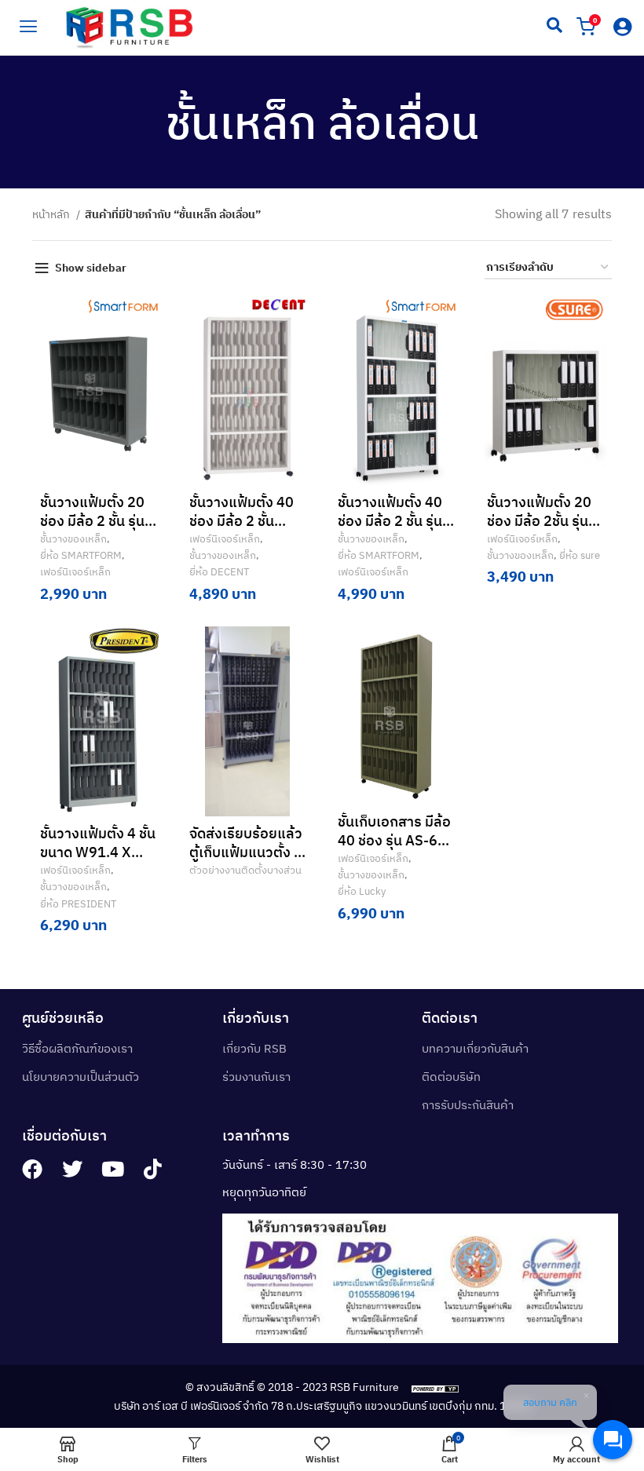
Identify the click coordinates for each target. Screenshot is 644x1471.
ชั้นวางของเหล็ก (73, 538)
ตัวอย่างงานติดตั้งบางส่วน (245, 870)
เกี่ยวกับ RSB (254, 1048)
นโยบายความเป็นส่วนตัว (80, 1076)
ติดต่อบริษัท (451, 1076)
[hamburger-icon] (27, 25)
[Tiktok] (152, 1169)
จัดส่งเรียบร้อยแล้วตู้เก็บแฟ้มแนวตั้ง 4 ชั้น (245, 852)
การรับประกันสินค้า (468, 1104)
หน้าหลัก (52, 214)
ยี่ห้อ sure (579, 555)
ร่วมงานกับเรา (256, 1076)
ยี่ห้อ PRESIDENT (78, 903)
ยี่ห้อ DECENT (219, 571)
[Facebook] (32, 1169)
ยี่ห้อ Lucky (362, 891)
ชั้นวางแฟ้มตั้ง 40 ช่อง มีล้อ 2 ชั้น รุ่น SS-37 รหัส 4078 (391, 521)
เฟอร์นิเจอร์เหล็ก (75, 571)
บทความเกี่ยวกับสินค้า (475, 1048)
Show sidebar (90, 268)
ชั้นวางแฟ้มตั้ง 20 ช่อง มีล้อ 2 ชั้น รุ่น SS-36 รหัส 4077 (93, 521)
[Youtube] (112, 1169)
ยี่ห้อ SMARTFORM (81, 555)
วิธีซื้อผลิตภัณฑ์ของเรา (77, 1048)
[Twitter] (72, 1169)
